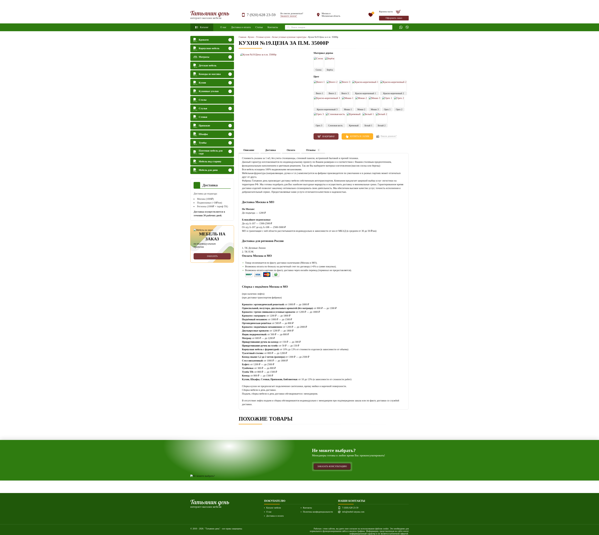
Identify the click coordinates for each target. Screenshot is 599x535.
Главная (242, 37)
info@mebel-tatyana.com (353, 512)
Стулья (203, 108)
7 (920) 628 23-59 (261, 15)
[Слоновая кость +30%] (335, 118)
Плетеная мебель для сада (211, 152)
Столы (203, 99)
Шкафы (203, 134)
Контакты (273, 27)
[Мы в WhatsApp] (400, 27)
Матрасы (204, 57)
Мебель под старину (210, 161)
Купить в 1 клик (359, 136)
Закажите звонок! (288, 16)
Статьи (259, 27)
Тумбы (203, 142)
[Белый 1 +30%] (368, 118)
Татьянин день (209, 14)
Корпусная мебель (209, 48)
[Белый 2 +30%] (381, 118)
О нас (223, 27)
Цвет (316, 76)
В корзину (328, 136)
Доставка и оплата (241, 27)
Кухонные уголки (209, 91)
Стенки (203, 117)
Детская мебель (207, 65)
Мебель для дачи (208, 170)
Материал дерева (324, 53)
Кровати (204, 39)
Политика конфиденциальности (318, 512)
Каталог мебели (273, 508)
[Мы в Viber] (407, 27)
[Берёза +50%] (330, 62)
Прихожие (204, 125)
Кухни (202, 82)
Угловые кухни (263, 37)
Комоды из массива (210, 74)
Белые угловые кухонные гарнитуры (289, 37)
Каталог (204, 27)
